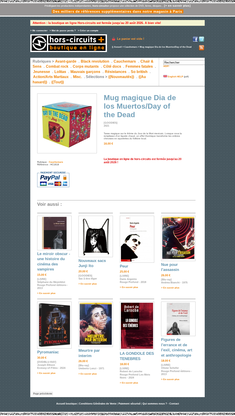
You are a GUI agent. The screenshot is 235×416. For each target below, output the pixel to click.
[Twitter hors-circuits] (201, 41)
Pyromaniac (48, 352)
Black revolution (95, 61)
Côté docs (112, 66)
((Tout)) (57, 82)
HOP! (166, 66)
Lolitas (60, 72)
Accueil (118, 47)
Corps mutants (86, 66)
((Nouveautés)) (121, 77)
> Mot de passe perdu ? (63, 30)
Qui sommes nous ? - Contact (161, 403)
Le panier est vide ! (130, 39)
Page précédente (42, 393)
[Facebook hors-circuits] (195, 41)
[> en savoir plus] (177, 5)
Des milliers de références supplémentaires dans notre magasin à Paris (117, 11)
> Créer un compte (88, 30)
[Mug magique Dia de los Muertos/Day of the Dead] (67, 152)
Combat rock (57, 66)
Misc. (77, 77)
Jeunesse (41, 72)
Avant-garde (65, 61)
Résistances (115, 72)
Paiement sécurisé (129, 403)
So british (139, 72)
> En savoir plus (46, 293)
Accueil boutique (67, 403)
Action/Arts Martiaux (51, 77)
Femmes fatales (139, 66)
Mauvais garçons (85, 72)
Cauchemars (130, 47)
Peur (124, 266)
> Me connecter (39, 30)
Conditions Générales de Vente (97, 403)
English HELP (175, 76)
